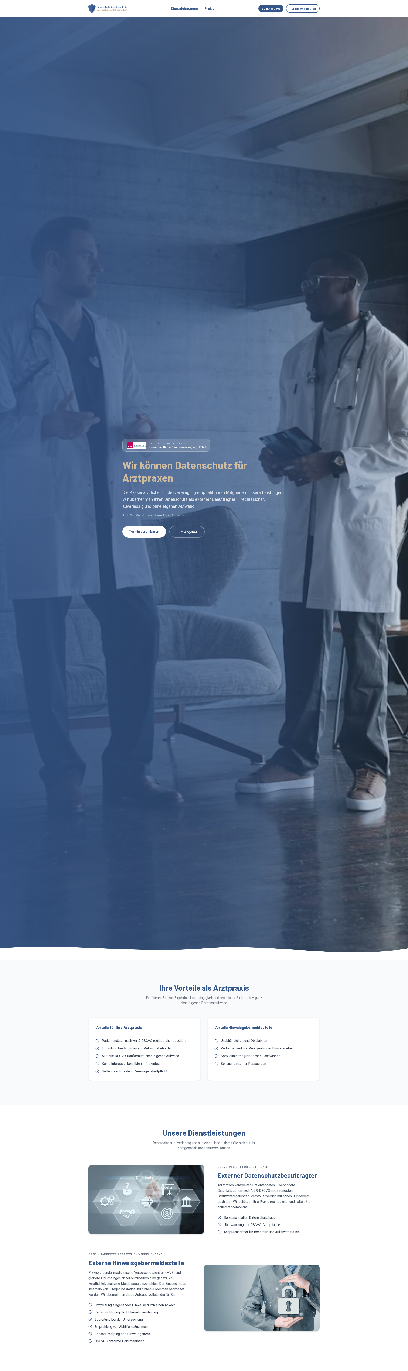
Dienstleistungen (184, 8)
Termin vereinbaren (303, 8)
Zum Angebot (271, 8)
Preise (210, 8)
